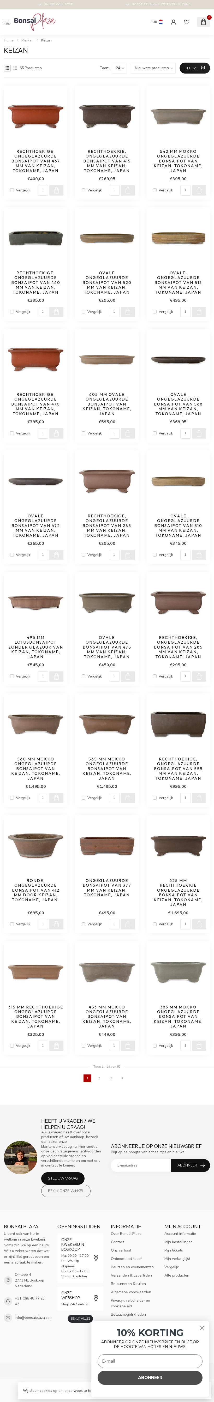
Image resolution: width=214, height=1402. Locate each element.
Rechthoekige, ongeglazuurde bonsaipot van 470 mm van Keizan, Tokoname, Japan (35, 404)
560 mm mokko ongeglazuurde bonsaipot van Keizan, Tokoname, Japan (35, 769)
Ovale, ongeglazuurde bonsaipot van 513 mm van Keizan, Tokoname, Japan (178, 283)
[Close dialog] (202, 1327)
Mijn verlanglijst (177, 1258)
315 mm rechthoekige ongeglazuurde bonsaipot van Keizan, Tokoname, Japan (35, 1017)
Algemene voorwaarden (131, 1292)
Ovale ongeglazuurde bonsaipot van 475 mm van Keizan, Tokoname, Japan (107, 647)
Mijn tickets (173, 1250)
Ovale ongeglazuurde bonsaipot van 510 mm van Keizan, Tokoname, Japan (178, 526)
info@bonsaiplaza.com (33, 1317)
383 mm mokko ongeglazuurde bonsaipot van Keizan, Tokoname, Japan (178, 1017)
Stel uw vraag (63, 1178)
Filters (192, 68)
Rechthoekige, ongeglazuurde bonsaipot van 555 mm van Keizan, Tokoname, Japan (178, 769)
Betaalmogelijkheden (128, 1314)
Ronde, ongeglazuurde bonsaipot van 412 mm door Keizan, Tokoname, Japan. (36, 890)
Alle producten (176, 1275)
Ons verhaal (121, 1250)
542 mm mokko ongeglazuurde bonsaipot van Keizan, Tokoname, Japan (178, 161)
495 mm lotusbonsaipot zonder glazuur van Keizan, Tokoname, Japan (35, 647)
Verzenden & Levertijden (131, 1275)
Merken (27, 40)
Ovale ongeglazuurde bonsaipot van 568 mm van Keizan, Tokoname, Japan (178, 404)
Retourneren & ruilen (128, 1283)
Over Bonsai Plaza (126, 1233)
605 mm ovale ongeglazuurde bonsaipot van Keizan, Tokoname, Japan (107, 404)
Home (9, 40)
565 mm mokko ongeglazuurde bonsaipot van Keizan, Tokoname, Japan (107, 769)
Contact (117, 1242)
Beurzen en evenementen (132, 1267)
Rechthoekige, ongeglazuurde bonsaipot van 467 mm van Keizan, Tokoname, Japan (35, 161)
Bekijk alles (80, 1318)
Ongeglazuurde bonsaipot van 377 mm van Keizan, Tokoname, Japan (107, 887)
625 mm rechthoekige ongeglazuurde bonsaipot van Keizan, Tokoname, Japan (178, 892)
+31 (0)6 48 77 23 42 (30, 1301)
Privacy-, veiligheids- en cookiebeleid (130, 1303)
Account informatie (180, 1233)
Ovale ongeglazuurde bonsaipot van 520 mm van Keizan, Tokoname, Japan (107, 283)
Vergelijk (23, 190)
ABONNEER (150, 1377)
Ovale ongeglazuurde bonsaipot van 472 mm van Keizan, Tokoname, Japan (35, 526)
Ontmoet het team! (126, 1258)
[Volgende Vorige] (123, 1078)
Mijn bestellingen (178, 1242)
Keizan (46, 40)
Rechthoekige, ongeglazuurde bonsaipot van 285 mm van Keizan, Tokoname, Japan (106, 526)
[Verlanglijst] (186, 22)
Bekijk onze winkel (66, 1190)
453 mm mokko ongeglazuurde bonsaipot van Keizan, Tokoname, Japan (107, 1017)
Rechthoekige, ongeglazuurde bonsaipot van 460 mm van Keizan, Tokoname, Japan (35, 283)
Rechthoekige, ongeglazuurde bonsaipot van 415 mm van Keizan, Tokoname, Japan (107, 161)
